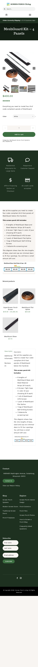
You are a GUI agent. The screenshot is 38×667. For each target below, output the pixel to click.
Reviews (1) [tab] (8, 364)
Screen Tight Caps (15, 230)
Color (5, 116)
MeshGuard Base (22, 225)
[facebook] (17, 578)
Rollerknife (11, 246)
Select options (10, 294)
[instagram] (21, 578)
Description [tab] (8, 351)
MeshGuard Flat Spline (22, 238)
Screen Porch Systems (23, 140)
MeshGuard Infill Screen (21, 235)
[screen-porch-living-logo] (19, 3)
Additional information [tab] (8, 357)
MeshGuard (13, 140)
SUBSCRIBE (8, 561)
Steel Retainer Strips (14, 227)
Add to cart (19, 134)
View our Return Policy (11, 485)
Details (6, 298)
